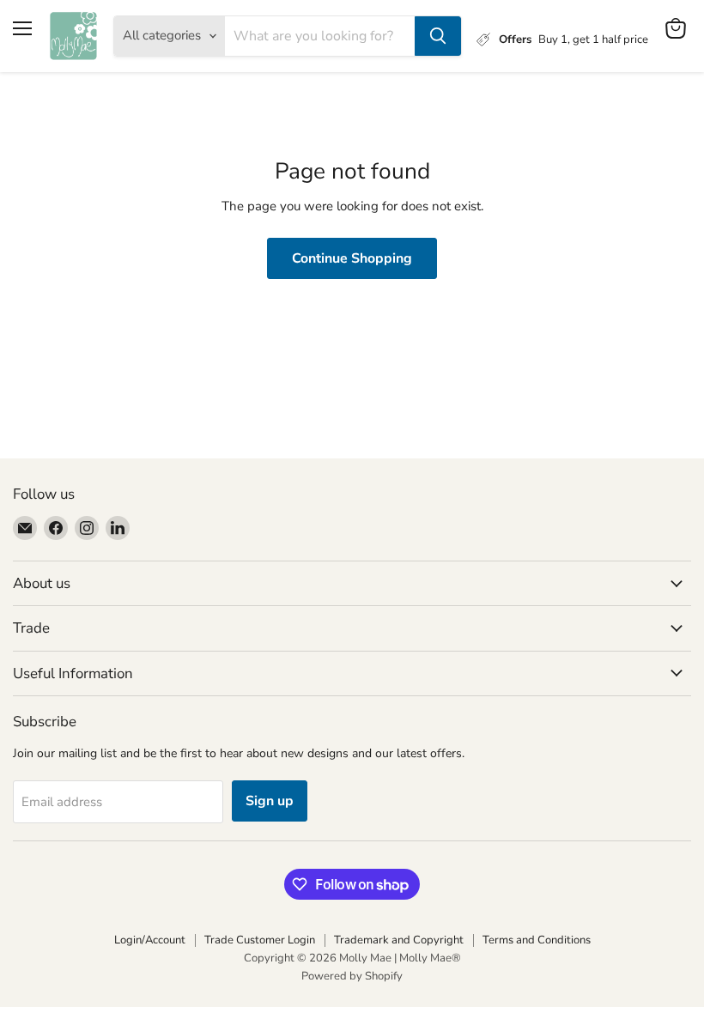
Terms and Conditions (536, 940)
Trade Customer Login (259, 940)
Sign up (270, 801)
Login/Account (149, 940)
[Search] (438, 36)
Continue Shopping (352, 258)
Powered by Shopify (352, 976)
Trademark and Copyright (399, 940)
